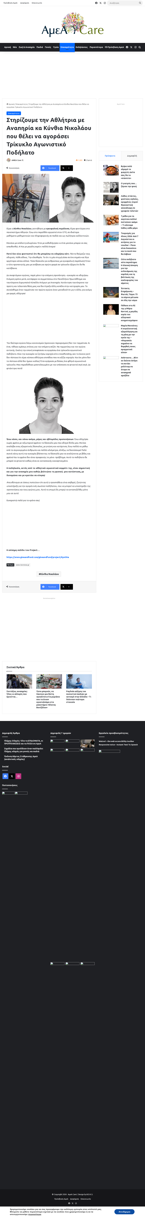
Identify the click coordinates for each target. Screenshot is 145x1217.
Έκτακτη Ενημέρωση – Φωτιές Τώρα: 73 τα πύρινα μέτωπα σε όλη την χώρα (129, 294)
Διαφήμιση (24, 3)
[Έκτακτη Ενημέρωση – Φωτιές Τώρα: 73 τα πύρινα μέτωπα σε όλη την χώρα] (111, 292)
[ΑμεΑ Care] (72, 24)
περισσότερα (34, 1214)
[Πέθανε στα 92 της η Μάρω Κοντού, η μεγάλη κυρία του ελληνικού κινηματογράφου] (111, 309)
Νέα (15, 47)
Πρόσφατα (110, 156)
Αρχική (7, 47)
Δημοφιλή (132, 156)
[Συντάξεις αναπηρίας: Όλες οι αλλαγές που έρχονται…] (19, 681)
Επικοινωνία (37, 3)
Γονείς (48, 47)
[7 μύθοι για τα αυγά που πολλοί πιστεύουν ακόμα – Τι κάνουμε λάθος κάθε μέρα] (111, 220)
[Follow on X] (23, 160)
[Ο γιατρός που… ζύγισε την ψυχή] (111, 187)
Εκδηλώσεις (82, 47)
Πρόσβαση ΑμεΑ (10, 3)
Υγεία (56, 47)
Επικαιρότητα (67, 47)
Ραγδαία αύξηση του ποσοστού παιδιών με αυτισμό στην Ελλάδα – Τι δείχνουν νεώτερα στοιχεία (78, 696)
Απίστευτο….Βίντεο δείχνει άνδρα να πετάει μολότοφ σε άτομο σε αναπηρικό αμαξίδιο (129, 367)
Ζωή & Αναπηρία (27, 47)
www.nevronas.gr (22, 565)
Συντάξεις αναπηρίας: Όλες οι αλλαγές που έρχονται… (17, 694)
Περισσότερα (96, 47)
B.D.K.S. (90, 1194)
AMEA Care (16, 160)
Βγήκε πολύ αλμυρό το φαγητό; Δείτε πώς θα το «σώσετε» (128, 172)
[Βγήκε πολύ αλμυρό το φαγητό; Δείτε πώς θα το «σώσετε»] (111, 170)
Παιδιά (40, 47)
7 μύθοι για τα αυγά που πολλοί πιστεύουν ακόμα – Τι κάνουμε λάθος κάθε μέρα (129, 222)
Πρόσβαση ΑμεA (115, 47)
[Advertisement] (72, 74)
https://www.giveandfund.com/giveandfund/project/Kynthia (38, 557)
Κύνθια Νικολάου (49, 574)
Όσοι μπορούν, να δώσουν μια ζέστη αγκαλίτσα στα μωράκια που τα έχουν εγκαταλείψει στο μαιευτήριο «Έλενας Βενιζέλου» (48, 699)
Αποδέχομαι (124, 1212)
